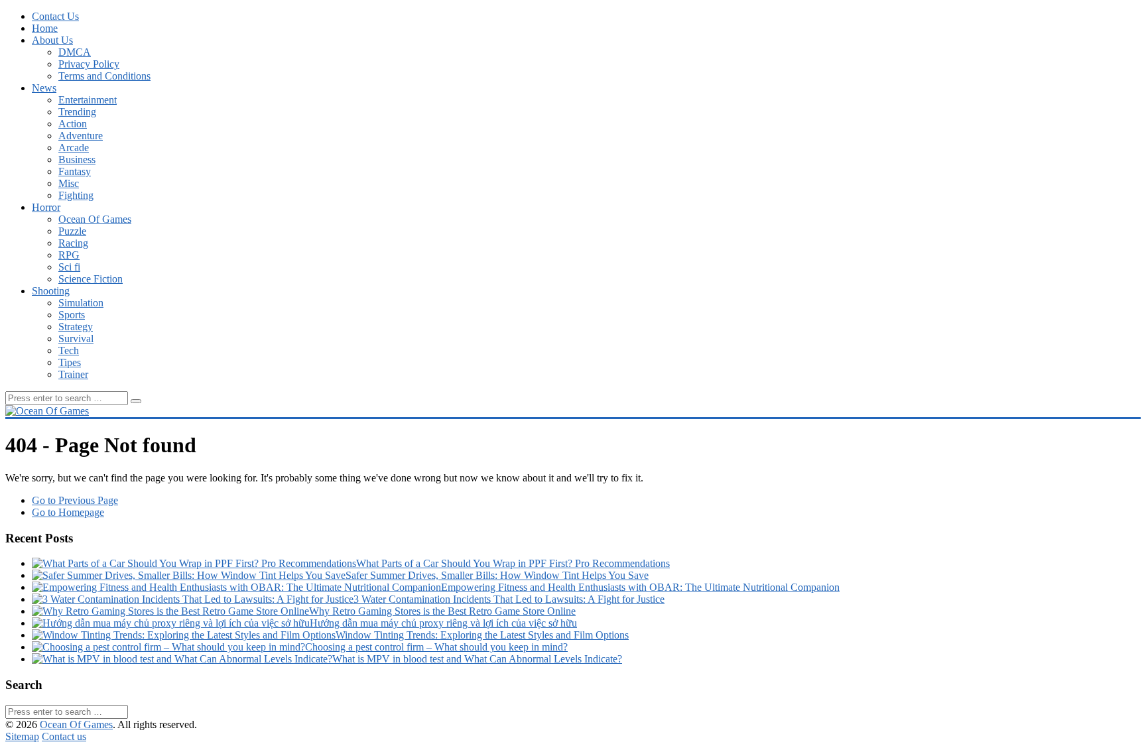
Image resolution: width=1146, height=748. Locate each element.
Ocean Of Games (94, 219)
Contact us (64, 736)
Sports (71, 314)
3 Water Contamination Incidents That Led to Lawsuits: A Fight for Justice (509, 599)
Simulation (80, 302)
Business (77, 159)
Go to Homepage (68, 512)
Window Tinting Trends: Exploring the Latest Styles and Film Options (482, 635)
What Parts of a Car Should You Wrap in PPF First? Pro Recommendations (513, 563)
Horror (46, 207)
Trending (77, 111)
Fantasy (74, 171)
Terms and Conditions (104, 76)
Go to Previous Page (75, 500)
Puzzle (72, 231)
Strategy (75, 326)
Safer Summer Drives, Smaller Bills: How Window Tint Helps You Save (497, 575)
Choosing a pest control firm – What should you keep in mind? (436, 647)
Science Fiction (90, 278)
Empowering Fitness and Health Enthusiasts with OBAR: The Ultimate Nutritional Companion (640, 587)
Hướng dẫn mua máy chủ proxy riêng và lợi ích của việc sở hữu (443, 623)
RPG (69, 255)
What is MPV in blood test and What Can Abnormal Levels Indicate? (477, 658)
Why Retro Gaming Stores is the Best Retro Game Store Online (442, 611)
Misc (68, 183)
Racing (73, 243)
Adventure (80, 135)
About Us (52, 40)
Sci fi (69, 267)
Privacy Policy (88, 64)
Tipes (69, 362)
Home (45, 28)
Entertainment (87, 99)
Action (72, 123)
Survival (76, 338)
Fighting (76, 195)
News (44, 88)
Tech (68, 350)
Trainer (73, 374)
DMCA (74, 52)
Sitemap (22, 736)
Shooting (51, 290)
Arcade (73, 147)
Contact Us (55, 16)
